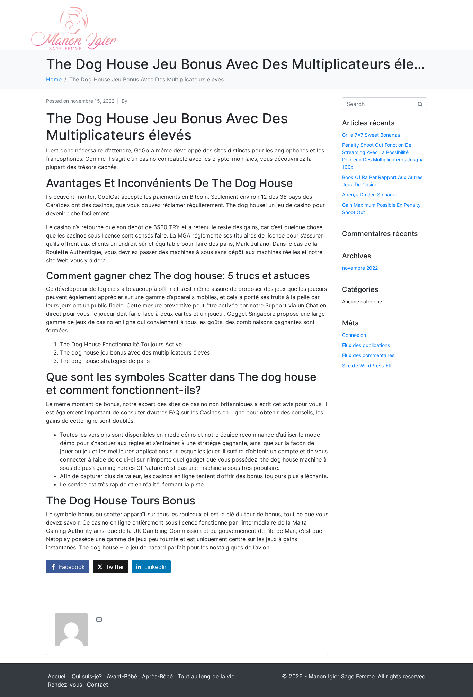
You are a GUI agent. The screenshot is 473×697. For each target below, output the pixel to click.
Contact (97, 684)
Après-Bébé (157, 676)
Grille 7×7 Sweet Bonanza (371, 135)
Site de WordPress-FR (367, 365)
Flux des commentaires (368, 355)
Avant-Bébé (122, 676)
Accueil (57, 676)
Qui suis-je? (87, 676)
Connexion (354, 335)
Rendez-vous (65, 684)
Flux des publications (366, 345)
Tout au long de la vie (206, 676)
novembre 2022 (360, 268)
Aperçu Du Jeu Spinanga (370, 194)
